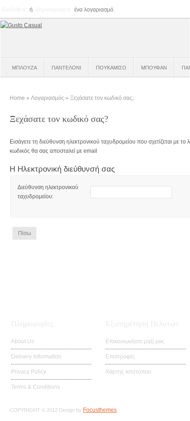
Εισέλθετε (14, 9)
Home (17, 98)
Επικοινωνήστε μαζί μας (135, 341)
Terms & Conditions (35, 387)
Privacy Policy (28, 372)
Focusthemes (100, 410)
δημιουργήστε (53, 9)
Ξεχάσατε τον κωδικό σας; (102, 98)
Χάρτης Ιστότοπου (128, 372)
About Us (22, 341)
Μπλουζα (24, 67)
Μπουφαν (154, 67)
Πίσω (24, 233)
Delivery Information (36, 356)
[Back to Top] (171, 409)
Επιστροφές (120, 356)
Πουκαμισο (111, 67)
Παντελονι (66, 67)
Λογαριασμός (47, 98)
